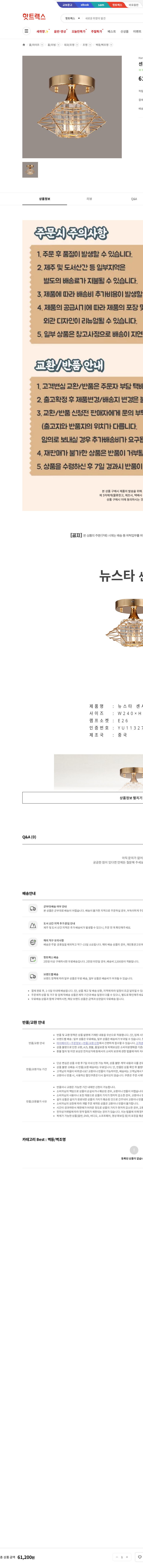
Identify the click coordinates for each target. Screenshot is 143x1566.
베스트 (112, 31)
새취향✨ (42, 31)
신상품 (124, 31)
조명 (85, 45)
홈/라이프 (34, 45)
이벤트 (137, 31)
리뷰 (89, 198)
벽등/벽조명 (102, 45)
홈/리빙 (52, 45)
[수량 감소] (117, 1557)
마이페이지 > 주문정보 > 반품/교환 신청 (78, 1043)
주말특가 (96, 31)
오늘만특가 (78, 31)
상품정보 (44, 198)
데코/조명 (69, 45)
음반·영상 (60, 31)
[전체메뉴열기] (26, 31)
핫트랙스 (70, 18)
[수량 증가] (127, 1557)
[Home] (23, 44)
